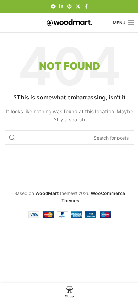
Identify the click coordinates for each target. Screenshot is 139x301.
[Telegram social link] (53, 6)
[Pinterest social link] (69, 6)
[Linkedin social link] (61, 6)
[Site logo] (69, 22)
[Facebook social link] (86, 6)
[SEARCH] (12, 137)
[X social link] (78, 6)
